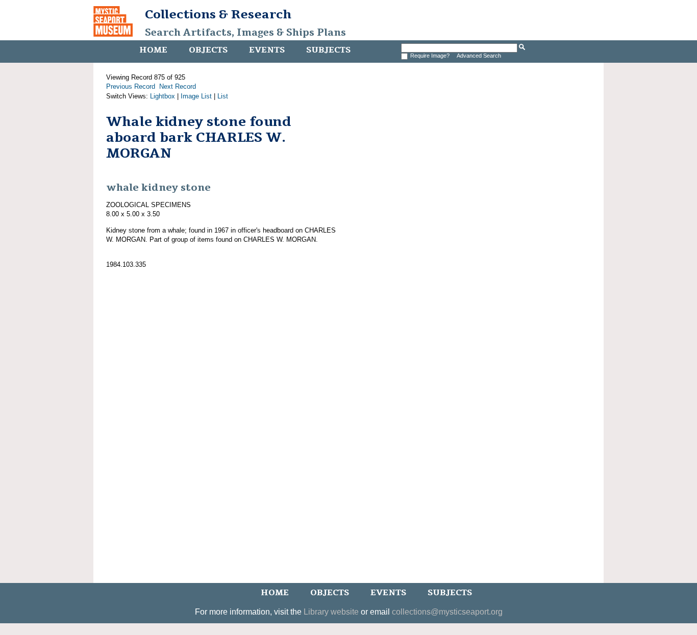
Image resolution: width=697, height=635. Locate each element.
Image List (196, 96)
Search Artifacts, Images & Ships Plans (245, 32)
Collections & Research (218, 14)
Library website (331, 611)
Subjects (328, 50)
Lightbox (162, 96)
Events (267, 50)
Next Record (177, 86)
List (222, 96)
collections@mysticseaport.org (447, 611)
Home (153, 50)
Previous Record (130, 86)
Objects (208, 50)
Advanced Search (479, 56)
